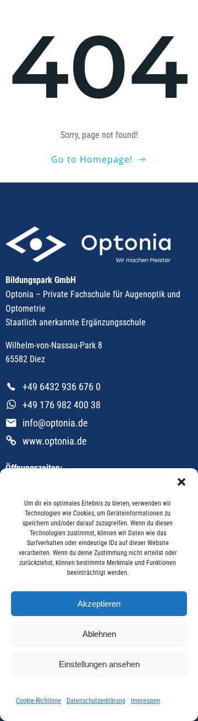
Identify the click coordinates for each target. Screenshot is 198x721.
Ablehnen (99, 634)
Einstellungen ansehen (99, 664)
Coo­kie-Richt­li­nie (38, 701)
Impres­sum (145, 701)
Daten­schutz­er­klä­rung (96, 701)
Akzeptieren (99, 603)
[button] (181, 481)
